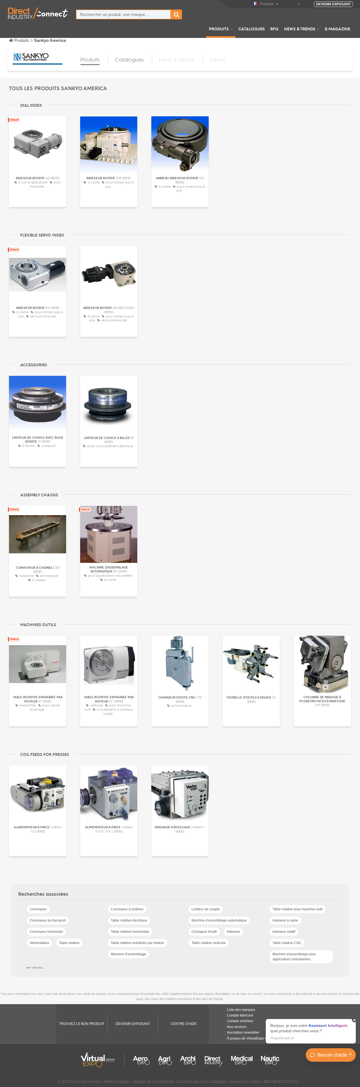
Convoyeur (38, 909)
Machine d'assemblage (128, 954)
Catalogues (251, 28)
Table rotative (69, 943)
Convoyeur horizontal (46, 932)
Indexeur (233, 932)
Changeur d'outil (204, 932)
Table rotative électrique (129, 920)
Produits (219, 28)
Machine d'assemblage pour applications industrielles (294, 956)
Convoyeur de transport (48, 920)
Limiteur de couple (206, 909)
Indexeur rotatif (284, 932)
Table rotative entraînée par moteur (137, 943)
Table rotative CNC (287, 943)
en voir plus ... (36, 967)
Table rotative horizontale (130, 932)
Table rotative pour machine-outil (298, 909)
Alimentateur (39, 943)
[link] (311, 1031)
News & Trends (299, 28)
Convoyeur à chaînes (127, 909)
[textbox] (123, 14)
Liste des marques (241, 1010)
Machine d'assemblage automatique (219, 920)
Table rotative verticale (209, 943)
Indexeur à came (285, 920)
